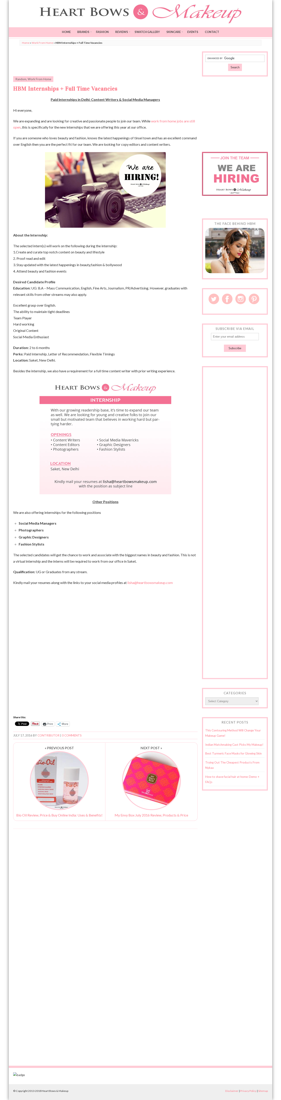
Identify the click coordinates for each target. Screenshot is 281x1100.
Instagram (240, 299)
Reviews (121, 32)
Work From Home (42, 42)
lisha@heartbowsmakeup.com (150, 582)
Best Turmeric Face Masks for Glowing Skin (233, 753)
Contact (212, 32)
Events (192, 32)
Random (20, 79)
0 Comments (72, 735)
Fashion (102, 32)
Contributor (48, 735)
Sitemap (263, 1091)
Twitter (214, 299)
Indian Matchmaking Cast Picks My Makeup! (234, 744)
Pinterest (254, 299)
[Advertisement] (105, 61)
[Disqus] (105, 888)
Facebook (227, 299)
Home (66, 32)
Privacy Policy (248, 1091)
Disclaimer (231, 1091)
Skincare (173, 32)
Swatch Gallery (147, 32)
